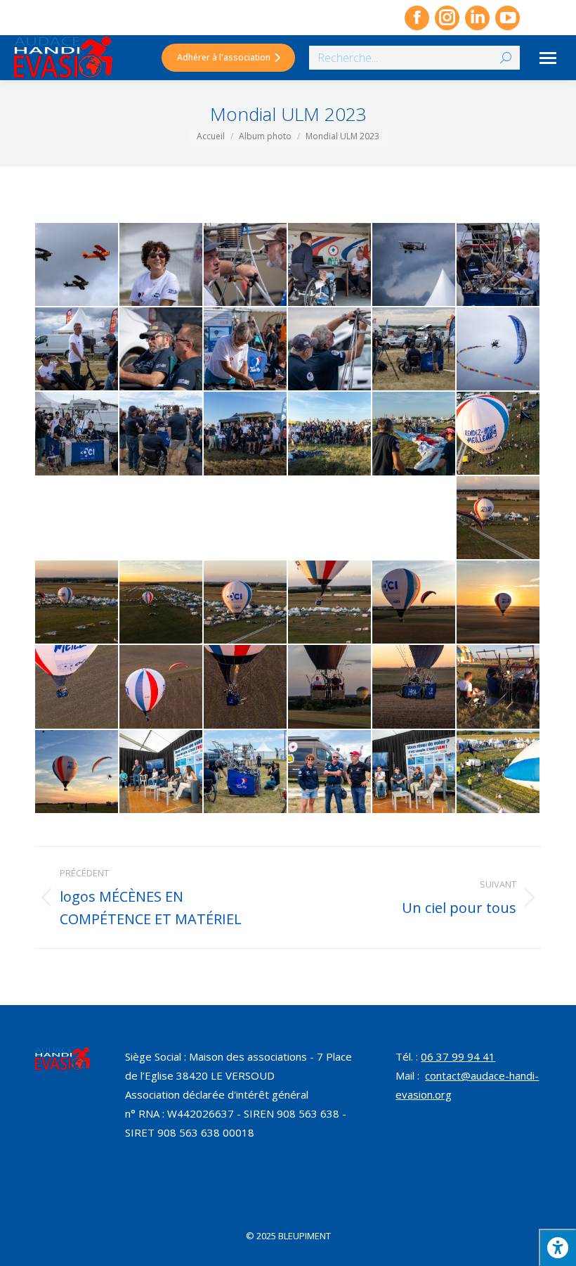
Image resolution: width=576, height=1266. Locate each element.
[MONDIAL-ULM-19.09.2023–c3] (77, 603)
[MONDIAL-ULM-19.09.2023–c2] (499, 518)
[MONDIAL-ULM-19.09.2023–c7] (414, 603)
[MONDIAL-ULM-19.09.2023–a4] (330, 265)
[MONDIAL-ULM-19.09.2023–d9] (330, 772)
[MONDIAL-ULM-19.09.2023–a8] (77, 349)
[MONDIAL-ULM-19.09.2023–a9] (161, 349)
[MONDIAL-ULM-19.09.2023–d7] (161, 772)
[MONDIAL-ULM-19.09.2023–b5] (161, 434)
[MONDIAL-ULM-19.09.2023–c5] (246, 603)
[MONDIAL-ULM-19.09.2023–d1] (161, 687)
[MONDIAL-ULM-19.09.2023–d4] (414, 687)
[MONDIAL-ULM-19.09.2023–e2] (499, 772)
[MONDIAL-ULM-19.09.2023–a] (77, 265)
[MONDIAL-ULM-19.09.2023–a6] (499, 265)
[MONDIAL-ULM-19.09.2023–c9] (77, 687)
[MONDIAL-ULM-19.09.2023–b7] (246, 434)
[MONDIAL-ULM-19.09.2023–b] (246, 349)
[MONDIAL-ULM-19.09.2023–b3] (499, 349)
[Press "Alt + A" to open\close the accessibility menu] (557, 1247)
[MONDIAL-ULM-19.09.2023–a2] (161, 265)
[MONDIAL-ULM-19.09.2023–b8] (330, 434)
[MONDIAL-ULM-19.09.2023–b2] (414, 349)
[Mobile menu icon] (548, 58)
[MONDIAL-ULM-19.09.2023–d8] (246, 772)
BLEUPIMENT (304, 1235)
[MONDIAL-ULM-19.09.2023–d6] (77, 772)
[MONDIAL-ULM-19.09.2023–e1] (414, 772)
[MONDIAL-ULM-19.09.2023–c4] (161, 603)
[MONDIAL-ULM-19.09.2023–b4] (77, 434)
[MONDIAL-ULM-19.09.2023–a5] (414, 265)
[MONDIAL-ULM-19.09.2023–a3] (246, 265)
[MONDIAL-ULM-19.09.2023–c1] (499, 434)
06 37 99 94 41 (458, 1056)
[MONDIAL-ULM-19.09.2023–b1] (330, 349)
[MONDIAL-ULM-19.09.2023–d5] (499, 687)
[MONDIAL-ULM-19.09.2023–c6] (330, 603)
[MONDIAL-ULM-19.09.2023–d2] (246, 687)
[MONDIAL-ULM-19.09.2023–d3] (330, 687)
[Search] (505, 58)
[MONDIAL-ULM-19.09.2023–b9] (414, 434)
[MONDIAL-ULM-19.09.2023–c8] (499, 603)
